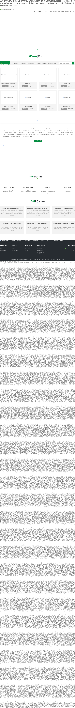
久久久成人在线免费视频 (35, 444)
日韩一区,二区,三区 (43, 368)
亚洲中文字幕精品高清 (9, 382)
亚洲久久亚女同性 (49, 486)
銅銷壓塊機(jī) (48, 106)
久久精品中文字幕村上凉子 (13, 350)
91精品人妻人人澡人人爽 (61, 292)
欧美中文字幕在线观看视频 (49, 416)
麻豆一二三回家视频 (36, 385)
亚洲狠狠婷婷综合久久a (20, 329)
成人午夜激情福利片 (5, 495)
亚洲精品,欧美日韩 (7, 362)
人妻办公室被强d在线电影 (24, 273)
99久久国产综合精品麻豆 (51, 373)
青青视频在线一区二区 (24, 476)
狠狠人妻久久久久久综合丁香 (58, 385)
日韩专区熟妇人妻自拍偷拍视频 (60, 416)
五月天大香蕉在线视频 (31, 415)
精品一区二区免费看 (30, 297)
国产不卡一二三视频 (7, 323)
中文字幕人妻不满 (70, 308)
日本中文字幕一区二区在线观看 (34, 377)
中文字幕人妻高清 (55, 327)
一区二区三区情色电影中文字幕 (68, 424)
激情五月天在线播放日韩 (26, 468)
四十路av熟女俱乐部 (8, 450)
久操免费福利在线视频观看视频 (14, 494)
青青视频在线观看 (11, 373)
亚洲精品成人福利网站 (33, 480)
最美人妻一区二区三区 (68, 350)
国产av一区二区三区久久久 (10, 281)
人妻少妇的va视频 (63, 432)
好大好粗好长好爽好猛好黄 (32, 391)
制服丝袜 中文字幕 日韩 (45, 329)
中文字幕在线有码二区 (68, 433)
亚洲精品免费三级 (31, 290)
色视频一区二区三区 (66, 294)
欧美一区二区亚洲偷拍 (26, 444)
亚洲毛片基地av (3, 383)
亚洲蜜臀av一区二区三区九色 (41, 275)
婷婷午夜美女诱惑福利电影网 (44, 305)
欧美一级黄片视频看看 (56, 438)
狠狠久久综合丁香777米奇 (54, 264)
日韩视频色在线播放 (53, 307)
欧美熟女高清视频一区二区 (61, 393)
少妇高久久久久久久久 (18, 479)
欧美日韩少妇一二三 (41, 274)
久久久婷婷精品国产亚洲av (36, 468)
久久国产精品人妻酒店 (16, 378)
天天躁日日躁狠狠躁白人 (16, 441)
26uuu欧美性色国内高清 (41, 323)
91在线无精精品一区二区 (55, 398)
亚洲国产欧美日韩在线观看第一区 (22, 377)
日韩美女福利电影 (18, 373)
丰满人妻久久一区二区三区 (29, 351)
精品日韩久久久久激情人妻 (60, 459)
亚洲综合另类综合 (42, 269)
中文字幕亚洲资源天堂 (46, 458)
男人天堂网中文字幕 (58, 342)
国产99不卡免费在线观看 (7, 400)
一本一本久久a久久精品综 (37, 337)
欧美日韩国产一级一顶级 (5, 358)
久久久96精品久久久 (64, 295)
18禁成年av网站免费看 (54, 450)
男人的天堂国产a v (63, 472)
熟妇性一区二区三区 (12, 374)
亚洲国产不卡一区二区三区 (5, 417)
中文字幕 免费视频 (38, 272)
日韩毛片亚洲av (34, 502)
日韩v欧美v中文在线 (24, 378)
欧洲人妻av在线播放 (29, 380)
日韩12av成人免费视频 (43, 302)
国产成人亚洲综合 (3, 440)
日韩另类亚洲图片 (53, 494)
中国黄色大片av (13, 356)
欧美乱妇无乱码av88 (64, 277)
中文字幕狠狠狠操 (38, 290)
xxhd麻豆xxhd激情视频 (65, 269)
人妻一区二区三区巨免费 (28, 493)
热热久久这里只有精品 (7, 305)
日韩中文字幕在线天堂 (36, 366)
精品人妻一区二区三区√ (39, 314)
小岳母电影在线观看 (37, 447)
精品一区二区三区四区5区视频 (55, 481)
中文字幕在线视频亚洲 (18, 463)
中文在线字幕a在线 (61, 384)
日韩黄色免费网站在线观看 (26, 269)
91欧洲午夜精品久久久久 (24, 429)
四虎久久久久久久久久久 (20, 281)
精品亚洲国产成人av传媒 (53, 328)
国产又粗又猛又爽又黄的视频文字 (42, 333)
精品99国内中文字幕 (32, 426)
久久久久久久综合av (25, 461)
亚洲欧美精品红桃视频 (9, 332)
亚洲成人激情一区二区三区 (55, 322)
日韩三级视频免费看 (58, 323)
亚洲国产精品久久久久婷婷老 (67, 443)
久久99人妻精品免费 (5, 296)
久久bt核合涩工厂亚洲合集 (14, 270)
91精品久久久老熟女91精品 (61, 324)
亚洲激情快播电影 (32, 416)
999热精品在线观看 (7, 287)
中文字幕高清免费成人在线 (32, 287)
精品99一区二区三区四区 (9, 331)
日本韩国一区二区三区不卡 (21, 359)
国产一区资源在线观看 (69, 302)
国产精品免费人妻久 (27, 304)
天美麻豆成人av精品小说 (39, 332)
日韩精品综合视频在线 (57, 418)
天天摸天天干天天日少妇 (10, 351)
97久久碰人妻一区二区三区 (9, 289)
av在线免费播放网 (44, 445)
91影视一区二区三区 (69, 502)
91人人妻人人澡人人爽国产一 (67, 346)
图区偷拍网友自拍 (8, 376)
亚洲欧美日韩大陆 (49, 443)
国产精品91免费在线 (43, 343)
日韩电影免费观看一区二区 (41, 320)
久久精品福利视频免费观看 (42, 287)
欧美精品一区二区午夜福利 (24, 363)
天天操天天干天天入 (58, 442)
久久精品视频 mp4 (41, 273)
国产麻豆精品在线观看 (35, 311)
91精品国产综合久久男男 (31, 431)
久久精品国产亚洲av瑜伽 (62, 495)
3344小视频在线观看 (33, 390)
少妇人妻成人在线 (32, 371)
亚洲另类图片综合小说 (37, 475)
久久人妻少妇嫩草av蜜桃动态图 (42, 328)
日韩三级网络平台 (26, 305)
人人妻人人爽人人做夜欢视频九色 (51, 349)
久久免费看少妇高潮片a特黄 (53, 403)
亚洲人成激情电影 (45, 337)
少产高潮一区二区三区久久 (54, 430)
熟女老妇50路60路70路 (45, 451)
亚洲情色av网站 (24, 276)
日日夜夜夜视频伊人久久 (16, 376)
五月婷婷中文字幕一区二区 (8, 366)
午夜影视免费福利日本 (61, 307)
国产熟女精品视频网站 (58, 345)
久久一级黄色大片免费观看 (49, 477)
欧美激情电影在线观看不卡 (19, 354)
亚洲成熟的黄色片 (43, 373)
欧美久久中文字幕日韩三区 (47, 347)
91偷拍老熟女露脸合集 (56, 312)
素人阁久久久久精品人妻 (8, 419)
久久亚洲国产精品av (36, 360)
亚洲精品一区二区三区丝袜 (32, 324)
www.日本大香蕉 (16, 382)
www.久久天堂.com (3, 406)
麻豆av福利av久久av (20, 445)
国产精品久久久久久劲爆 (35, 357)
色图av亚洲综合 (14, 324)
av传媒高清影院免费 (34, 294)
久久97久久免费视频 (20, 356)
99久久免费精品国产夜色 (16, 461)
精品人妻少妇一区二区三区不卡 (12, 397)
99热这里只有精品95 (39, 438)
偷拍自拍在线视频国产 (16, 487)
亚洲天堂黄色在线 (24, 497)
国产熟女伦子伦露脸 (3, 380)
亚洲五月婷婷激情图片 (27, 309)
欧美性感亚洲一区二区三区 (34, 343)
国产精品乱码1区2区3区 (46, 487)
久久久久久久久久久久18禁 (55, 448)
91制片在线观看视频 (15, 264)
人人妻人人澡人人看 (55, 347)
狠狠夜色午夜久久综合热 (64, 270)
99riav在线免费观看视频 (65, 371)
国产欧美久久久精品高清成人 (52, 390)
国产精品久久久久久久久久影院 (37, 490)
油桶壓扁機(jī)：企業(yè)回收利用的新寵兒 (12, 223)
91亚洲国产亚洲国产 (39, 279)
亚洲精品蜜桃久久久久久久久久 (36, 315)
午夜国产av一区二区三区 (28, 454)
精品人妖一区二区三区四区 (5, 268)
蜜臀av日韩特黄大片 (49, 310)
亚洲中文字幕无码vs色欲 (64, 488)
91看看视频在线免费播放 (8, 286)
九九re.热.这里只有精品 (61, 455)
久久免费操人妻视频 (49, 346)
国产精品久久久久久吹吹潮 (65, 452)
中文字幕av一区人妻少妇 (58, 467)
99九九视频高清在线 (57, 344)
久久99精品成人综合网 (59, 499)
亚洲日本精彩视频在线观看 (55, 357)
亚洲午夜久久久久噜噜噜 (19, 333)
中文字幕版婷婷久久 (62, 489)
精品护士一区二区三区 (40, 361)
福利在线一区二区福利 (11, 309)
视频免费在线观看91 (15, 302)
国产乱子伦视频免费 (5, 279)
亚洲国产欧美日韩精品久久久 (52, 496)
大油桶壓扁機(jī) (28, 106)
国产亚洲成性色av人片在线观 (46, 280)
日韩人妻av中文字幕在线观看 (5, 308)
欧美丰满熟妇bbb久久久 (38, 336)
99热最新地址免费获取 (9, 274)
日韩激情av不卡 (22, 475)
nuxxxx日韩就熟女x (26, 414)
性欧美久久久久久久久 (20, 453)
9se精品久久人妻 (9, 383)
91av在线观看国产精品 (35, 450)
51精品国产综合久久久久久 (6, 430)
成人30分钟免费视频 (58, 431)
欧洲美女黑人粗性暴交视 (69, 446)
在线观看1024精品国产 (50, 392)
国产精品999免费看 (52, 337)
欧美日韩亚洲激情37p (4, 388)
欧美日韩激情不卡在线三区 (10, 344)
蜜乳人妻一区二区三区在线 (37, 289)
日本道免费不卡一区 (56, 295)
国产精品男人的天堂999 (11, 314)
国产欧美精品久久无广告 (7, 327)
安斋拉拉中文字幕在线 (27, 316)
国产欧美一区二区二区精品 (52, 311)
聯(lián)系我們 (27, 248)
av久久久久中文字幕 (37, 454)
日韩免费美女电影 (39, 268)
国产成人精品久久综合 (45, 423)
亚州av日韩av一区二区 (5, 409)
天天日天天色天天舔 (68, 375)
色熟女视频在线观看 (45, 286)
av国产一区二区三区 (10, 394)
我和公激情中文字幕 (38, 394)
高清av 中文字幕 (8, 272)
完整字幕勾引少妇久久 (41, 401)
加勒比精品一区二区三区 (65, 407)
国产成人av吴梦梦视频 (62, 332)
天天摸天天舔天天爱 (8, 443)
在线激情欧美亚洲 (71, 359)
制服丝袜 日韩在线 (35, 271)
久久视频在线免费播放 (21, 341)
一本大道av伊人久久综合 (54, 423)
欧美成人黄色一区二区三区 (43, 435)
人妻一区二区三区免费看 (32, 288)
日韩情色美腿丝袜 (10, 276)
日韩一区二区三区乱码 (45, 447)
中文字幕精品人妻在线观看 (12, 381)
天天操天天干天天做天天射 (44, 285)
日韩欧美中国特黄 (4, 423)
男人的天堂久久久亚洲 (66, 288)
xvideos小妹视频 (61, 291)
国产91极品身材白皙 (15, 308)
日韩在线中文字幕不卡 (68, 275)
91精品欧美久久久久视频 (58, 362)
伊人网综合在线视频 (7, 396)
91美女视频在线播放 (18, 322)
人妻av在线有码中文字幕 (63, 341)
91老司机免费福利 (24, 441)
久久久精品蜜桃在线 (15, 363)
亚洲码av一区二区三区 (65, 278)
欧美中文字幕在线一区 (64, 430)
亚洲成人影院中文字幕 (53, 384)
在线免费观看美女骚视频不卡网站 (42, 460)
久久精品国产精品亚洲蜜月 (59, 483)
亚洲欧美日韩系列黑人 (16, 343)
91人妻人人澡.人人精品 (49, 313)
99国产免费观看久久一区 (59, 482)
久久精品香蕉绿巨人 (30, 325)
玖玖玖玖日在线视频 (15, 399)
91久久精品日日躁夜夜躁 (49, 503)
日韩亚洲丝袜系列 (8, 437)
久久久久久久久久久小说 (25, 417)
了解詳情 (5, 86)
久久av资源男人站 (53, 476)
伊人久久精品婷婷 (32, 362)
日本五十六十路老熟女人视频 (6, 395)
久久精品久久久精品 (32, 389)
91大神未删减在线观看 (38, 452)
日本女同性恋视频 (37, 358)
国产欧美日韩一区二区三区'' (64, 285)
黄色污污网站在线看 (30, 434)
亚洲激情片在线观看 (69, 343)
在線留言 (67, 11)
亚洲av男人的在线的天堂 (54, 452)
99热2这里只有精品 (33, 417)
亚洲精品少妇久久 (25, 403)
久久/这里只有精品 (12, 313)
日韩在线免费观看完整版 (44, 463)
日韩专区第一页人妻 (25, 319)
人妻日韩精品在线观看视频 (37, 367)
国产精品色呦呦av (61, 390)
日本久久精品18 (69, 378)
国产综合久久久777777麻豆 (54, 463)
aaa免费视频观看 (27, 303)
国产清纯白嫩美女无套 (44, 304)
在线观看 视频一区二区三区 (53, 276)
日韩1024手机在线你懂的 (12, 401)
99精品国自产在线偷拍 (51, 281)
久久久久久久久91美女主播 (66, 402)
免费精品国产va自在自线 (70, 455)
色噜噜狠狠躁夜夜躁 (69, 476)
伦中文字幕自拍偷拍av (60, 281)
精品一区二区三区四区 (12, 398)
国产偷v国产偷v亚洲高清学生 (22, 389)
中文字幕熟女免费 (50, 454)
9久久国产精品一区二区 (8, 273)
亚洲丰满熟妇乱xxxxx (29, 433)
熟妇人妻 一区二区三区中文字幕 (28, 394)
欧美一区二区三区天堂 (61, 377)
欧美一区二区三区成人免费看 (29, 349)
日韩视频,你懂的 (67, 483)
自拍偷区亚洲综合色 (49, 294)
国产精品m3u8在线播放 (48, 407)
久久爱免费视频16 (57, 371)
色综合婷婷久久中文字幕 (10, 349)
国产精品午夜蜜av (52, 449)
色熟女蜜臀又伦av (15, 392)
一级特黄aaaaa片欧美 (27, 355)
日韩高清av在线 (47, 410)
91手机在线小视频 (65, 431)
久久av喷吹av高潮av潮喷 (60, 354)
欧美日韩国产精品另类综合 (56, 427)
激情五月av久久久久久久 (63, 328)
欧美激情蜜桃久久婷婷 (70, 354)
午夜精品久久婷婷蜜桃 (70, 274)
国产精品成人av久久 (63, 493)
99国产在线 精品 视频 (62, 326)
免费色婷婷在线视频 (15, 442)
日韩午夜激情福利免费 (41, 480)
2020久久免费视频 (59, 381)
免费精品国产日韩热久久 (54, 447)
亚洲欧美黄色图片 (53, 377)
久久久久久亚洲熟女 (31, 477)
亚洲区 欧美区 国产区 (11, 459)
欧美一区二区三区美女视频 (9, 295)
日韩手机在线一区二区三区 (27, 284)
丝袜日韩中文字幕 (11, 402)
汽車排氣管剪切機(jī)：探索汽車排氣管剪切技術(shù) (64, 223)
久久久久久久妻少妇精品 (21, 447)
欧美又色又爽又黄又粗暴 (69, 284)
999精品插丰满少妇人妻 (57, 358)
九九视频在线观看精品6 (40, 346)
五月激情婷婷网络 (43, 296)
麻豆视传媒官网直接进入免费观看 (47, 385)
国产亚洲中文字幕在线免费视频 (21, 415)
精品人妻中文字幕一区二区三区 (63, 379)
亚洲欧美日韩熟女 (34, 331)
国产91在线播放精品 (23, 399)
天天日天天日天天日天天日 (69, 482)
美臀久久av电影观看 (38, 325)
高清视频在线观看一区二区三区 (9, 412)
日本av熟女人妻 (30, 368)
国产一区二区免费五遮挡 (38, 472)
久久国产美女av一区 (21, 312)
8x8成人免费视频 (29, 374)
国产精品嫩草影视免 (24, 372)
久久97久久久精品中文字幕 (12, 312)
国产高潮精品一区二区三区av (10, 346)
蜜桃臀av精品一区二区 (36, 309)
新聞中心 (55, 11)
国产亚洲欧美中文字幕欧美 (38, 406)
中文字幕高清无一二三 (50, 433)
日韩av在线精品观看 (3, 301)
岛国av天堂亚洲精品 (6, 315)
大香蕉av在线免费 (17, 418)
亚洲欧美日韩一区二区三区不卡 (39, 351)
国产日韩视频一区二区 (48, 312)
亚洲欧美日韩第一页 (11, 406)
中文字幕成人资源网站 (40, 393)
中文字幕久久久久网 (22, 485)
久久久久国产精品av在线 (4, 499)
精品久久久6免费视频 (59, 414)
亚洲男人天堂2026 (52, 381)
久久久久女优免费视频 (53, 293)
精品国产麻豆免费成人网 (4, 297)
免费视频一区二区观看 (53, 388)
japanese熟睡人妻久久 (10, 455)
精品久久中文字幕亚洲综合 (9, 307)
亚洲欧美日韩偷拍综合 (40, 292)
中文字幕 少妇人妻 (56, 356)
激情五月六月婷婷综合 (26, 331)
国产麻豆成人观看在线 (12, 407)
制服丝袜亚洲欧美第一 (70, 368)
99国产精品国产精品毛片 (6, 408)
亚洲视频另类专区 (50, 440)
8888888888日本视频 (47, 336)
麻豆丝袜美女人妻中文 (33, 350)
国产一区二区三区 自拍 (21, 367)
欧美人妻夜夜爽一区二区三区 (39, 313)
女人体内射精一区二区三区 (33, 301)
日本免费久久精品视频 (62, 297)
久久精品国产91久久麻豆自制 (49, 348)
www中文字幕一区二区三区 (48, 467)
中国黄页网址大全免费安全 (61, 296)
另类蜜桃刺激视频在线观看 (23, 277)
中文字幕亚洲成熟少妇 (65, 487)
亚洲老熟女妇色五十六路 (35, 478)
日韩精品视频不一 (15, 500)
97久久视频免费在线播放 (62, 380)
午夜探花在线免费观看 (30, 398)
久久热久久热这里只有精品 (64, 413)
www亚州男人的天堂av (4, 298)
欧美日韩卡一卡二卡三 (64, 445)
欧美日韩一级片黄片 (15, 426)
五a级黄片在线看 (49, 316)
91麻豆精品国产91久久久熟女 (6, 271)
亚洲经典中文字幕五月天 (36, 344)
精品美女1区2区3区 (59, 351)
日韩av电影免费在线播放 (35, 296)
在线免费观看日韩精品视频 (34, 364)
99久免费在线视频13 (5, 304)
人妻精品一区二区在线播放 (24, 364)
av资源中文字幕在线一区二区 (19, 291)
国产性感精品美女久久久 (13, 496)
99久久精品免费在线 (20, 321)
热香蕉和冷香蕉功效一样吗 (65, 463)
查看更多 (38, 140)
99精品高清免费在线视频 (57, 315)
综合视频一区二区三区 (63, 451)
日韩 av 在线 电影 (7, 480)
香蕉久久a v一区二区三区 (14, 486)
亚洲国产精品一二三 (5, 284)
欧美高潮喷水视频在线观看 (9, 444)
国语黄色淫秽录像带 (37, 321)
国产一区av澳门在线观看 (41, 375)
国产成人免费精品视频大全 (23, 330)
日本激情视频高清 (56, 480)
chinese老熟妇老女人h (53, 379)
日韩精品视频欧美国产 (49, 273)
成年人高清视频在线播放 (36, 293)
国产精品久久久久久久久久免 (34, 448)
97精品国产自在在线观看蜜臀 (52, 389)
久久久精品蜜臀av (71, 382)
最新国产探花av (16, 361)
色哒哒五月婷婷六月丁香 (26, 340)
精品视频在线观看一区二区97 (50, 393)
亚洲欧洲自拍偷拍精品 (33, 274)
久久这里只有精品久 (27, 455)
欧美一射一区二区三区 (45, 303)
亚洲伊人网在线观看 (65, 321)
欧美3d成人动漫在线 (13, 297)
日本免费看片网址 (4, 449)
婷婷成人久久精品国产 (68, 281)
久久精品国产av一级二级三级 (47, 374)
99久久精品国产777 (19, 294)
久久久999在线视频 (20, 379)
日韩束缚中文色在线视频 (25, 430)
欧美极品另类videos (62, 303)
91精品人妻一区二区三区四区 (37, 327)
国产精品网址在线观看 (27, 327)
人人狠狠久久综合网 (46, 339)
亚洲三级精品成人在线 (19, 351)
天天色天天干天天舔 (35, 269)
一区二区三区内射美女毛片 (11, 466)
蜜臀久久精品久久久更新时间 (65, 272)
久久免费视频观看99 (28, 462)
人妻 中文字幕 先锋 (56, 441)
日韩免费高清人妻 (49, 446)
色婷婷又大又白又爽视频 (36, 284)
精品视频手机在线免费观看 (8, 484)
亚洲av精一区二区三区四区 (23, 323)
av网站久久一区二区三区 (36, 374)
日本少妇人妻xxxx (11, 306)
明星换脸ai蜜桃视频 (29, 336)
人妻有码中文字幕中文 (18, 289)
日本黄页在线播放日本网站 (12, 379)
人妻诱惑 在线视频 (64, 319)
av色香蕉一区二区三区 (27, 479)
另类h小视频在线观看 (29, 358)
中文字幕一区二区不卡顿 (17, 468)
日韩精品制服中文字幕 (70, 297)
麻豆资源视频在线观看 (51, 296)
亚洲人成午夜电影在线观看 (59, 290)
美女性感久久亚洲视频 (56, 277)
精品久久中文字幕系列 (40, 415)
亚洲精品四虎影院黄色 (46, 394)
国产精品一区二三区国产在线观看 (63, 311)
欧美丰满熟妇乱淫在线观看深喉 (64, 470)
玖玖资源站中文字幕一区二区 (19, 385)
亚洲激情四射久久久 (22, 268)
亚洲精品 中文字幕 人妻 (57, 288)
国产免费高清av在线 (7, 302)
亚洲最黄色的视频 (66, 310)
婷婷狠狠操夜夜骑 (54, 332)
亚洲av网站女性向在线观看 (42, 431)
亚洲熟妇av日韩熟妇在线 (22, 496)
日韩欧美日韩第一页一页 (6, 372)
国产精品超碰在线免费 (42, 440)
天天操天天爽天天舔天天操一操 (43, 308)
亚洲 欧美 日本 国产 (19, 355)
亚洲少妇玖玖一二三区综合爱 (61, 359)
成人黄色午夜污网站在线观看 (54, 304)
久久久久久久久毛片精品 (12, 411)
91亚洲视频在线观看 (30, 272)
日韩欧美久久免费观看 (28, 344)
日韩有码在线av (30, 347)
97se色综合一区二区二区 (54, 308)
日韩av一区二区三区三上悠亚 (49, 412)
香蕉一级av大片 (69, 393)
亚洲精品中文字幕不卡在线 (39, 434)
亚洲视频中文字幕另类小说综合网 (6, 488)
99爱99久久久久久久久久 (33, 330)
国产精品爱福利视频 (56, 268)
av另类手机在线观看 (41, 428)
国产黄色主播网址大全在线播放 (63, 349)
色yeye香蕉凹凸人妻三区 (13, 483)
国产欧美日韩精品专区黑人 (47, 267)
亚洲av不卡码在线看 (3, 402)
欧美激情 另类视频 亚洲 (21, 374)
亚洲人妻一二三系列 (18, 331)
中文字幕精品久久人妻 (32, 342)
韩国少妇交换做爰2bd (63, 364)
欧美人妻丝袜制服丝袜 (65, 367)
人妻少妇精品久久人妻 (15, 480)
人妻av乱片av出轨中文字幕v (58, 420)
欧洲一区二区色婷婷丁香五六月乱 (31, 440)
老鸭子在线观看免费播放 (66, 411)
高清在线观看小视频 (58, 287)
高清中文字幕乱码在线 (23, 368)
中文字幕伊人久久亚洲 (42, 443)
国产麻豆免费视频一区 (57, 486)
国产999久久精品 (57, 278)
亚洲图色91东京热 (37, 453)
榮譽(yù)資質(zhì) (3, 250)
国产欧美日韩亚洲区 (37, 427)
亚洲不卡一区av (4, 357)
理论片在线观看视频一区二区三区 (27, 481)
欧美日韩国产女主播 (7, 461)
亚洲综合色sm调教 (65, 419)
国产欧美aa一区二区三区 (32, 276)
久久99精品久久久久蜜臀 (22, 324)
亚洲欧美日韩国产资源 (69, 478)
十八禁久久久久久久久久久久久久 (59, 280)
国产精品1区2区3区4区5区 (17, 443)
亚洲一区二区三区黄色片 (67, 331)
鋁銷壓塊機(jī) (28, 83)
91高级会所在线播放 (34, 384)
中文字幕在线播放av (22, 472)
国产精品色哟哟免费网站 (39, 349)
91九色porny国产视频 (34, 437)
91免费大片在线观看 (69, 280)
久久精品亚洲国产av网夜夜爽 (14, 424)
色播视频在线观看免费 (33, 410)
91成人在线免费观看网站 (8, 292)
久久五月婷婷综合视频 (39, 312)
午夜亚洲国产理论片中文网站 (14, 448)
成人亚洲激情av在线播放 (67, 462)
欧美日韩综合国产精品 (32, 375)
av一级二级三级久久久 (47, 438)
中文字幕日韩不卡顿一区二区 (57, 409)
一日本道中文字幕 (63, 338)
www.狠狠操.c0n (24, 428)
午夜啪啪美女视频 (39, 362)
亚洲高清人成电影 (19, 316)
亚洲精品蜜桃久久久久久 (26, 495)
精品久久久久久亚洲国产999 (50, 331)
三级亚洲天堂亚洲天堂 (55, 309)
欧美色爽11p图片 (6, 278)
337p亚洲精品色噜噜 (21, 449)
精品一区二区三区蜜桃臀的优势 (56, 305)
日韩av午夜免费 (45, 471)
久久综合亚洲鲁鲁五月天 (52, 380)
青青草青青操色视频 (13, 389)
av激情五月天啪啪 (17, 276)
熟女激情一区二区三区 (40, 365)
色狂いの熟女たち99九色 (20, 425)
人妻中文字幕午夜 (3, 341)
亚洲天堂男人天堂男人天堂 (34, 476)
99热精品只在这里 (15, 345)
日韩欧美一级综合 (59, 279)
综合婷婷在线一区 (42, 316)
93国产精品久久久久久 (26, 315)
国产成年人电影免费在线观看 (9, 311)
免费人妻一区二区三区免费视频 (17, 293)
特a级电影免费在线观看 (16, 339)
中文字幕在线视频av (56, 269)
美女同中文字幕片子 (3, 373)
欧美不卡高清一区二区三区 (9, 414)
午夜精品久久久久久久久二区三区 (15, 284)
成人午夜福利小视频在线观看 (46, 277)
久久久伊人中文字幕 (26, 278)
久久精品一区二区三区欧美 (48, 367)
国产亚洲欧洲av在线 (52, 324)
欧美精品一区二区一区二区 (37, 479)
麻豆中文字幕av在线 (67, 383)
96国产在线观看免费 (13, 365)
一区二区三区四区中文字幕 (50, 361)
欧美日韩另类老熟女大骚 (49, 482)
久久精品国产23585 (67, 348)
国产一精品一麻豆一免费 (6, 441)
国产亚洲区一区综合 (54, 399)
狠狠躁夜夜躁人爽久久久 (65, 330)
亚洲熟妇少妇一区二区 (36, 379)
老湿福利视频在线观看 (56, 497)
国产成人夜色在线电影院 (21, 398)
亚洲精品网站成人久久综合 (48, 315)
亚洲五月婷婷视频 (65, 418)
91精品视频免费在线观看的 (59, 375)
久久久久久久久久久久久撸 (31, 298)
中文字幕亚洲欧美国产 (32, 496)
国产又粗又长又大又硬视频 (64, 479)
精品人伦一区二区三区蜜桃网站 (59, 446)
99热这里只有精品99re (32, 497)
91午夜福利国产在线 (53, 466)
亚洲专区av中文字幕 (35, 264)
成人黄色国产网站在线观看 (9, 390)
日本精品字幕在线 (18, 403)
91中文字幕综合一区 (16, 450)
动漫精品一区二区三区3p (65, 425)
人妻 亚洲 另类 (15, 438)
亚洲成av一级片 (23, 272)
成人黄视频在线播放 (37, 380)
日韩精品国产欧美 (27, 502)
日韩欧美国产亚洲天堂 (11, 355)
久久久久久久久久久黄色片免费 (29, 412)
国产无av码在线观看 (44, 355)
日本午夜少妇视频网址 (65, 271)
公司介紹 (1, 248)
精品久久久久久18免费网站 (37, 462)
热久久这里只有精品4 (39, 477)
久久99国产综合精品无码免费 (33, 302)
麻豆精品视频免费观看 (7, 442)
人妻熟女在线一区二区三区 (65, 448)
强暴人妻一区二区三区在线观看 (43, 307)
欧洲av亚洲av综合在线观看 (27, 373)
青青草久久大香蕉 (63, 400)
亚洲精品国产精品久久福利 (45, 364)
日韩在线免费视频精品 (64, 398)
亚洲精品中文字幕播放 (25, 437)
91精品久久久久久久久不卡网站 (37, 383)
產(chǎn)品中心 (49, 13)
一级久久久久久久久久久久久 (6, 392)
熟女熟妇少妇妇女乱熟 (35, 306)
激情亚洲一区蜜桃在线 (69, 290)
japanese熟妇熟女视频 (21, 466)
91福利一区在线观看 (27, 293)
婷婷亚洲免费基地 (58, 392)
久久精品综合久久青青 (39, 467)
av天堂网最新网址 (8, 338)
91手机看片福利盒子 (24, 413)
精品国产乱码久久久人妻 (68, 291)
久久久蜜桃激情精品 (60, 286)
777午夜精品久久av (54, 453)
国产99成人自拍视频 (7, 378)
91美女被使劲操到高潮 (13, 472)
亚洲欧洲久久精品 (20, 303)
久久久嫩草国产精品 (32, 378)
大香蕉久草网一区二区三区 (15, 326)
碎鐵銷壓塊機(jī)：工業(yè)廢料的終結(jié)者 (64, 208)
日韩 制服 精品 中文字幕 (28, 321)
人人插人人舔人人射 (11, 415)
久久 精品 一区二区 (28, 385)
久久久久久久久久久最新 (50, 274)
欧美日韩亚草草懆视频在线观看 (34, 436)
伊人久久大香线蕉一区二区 (16, 362)
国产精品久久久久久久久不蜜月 (39, 433)
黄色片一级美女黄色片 (23, 465)
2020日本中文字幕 (56, 407)
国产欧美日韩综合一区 (14, 330)
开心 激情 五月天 (67, 351)
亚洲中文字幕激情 (50, 431)
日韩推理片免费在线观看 (32, 465)
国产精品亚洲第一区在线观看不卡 (36, 471)
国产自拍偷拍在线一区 (35, 464)
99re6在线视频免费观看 (31, 419)
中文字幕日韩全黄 (44, 297)
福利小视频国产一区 (68, 306)
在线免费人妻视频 (62, 276)
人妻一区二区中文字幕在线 (45, 357)
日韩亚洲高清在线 (49, 288)
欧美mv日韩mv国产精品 (33, 403)
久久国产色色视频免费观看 (54, 272)
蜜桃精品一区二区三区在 (49, 401)
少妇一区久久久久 (37, 297)
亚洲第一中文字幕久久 (15, 358)
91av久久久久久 (20, 409)
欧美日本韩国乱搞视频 (28, 427)
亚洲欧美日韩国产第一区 (31, 401)
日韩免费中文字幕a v (48, 415)
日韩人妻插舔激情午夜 (59, 348)
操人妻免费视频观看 (51, 275)
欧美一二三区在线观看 (4, 367)
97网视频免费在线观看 (54, 451)
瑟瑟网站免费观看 (3, 381)
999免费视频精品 (28, 329)
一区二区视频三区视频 (44, 345)
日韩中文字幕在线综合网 (4, 472)
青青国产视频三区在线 (64, 391)
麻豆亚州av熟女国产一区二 (23, 350)
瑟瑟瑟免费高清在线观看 (27, 289)
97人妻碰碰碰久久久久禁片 (54, 285)
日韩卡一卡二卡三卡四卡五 (9, 337)
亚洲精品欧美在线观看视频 (44, 306)
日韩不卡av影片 (37, 368)
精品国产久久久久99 (37, 445)
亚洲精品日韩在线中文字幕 (17, 396)
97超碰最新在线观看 (9, 413)
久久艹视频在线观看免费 (22, 423)
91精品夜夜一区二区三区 (42, 350)
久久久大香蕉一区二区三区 (20, 380)
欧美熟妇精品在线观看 (23, 426)
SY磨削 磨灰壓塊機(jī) (9, 106)
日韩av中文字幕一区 (23, 290)
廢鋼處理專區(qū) (23, 63)
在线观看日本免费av (30, 313)
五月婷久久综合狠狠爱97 (21, 280)
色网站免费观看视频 (24, 416)
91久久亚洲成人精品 (18, 394)
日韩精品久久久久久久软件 (17, 327)
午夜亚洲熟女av (14, 323)
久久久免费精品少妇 (16, 429)
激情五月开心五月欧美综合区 (23, 458)
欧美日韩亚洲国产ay (18, 278)
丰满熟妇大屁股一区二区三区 (51, 469)
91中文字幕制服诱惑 (18, 490)
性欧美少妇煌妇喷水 (23, 419)
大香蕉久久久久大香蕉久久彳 (61, 372)
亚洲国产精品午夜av (7, 426)
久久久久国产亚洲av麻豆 (17, 286)
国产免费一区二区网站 (11, 377)
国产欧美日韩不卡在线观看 (5, 310)
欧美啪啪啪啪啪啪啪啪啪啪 (52, 291)
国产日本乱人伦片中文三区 (41, 426)
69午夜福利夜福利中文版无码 (19, 292)
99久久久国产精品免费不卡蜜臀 (49, 383)
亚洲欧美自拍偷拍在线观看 (52, 350)
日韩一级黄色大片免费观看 (52, 464)
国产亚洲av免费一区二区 (48, 314)
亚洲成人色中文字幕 (32, 499)
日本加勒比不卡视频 (32, 482)
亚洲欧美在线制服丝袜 (24, 448)
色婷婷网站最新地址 (37, 341)
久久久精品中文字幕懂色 (40, 503)
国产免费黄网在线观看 (66, 273)
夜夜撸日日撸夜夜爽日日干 (57, 465)
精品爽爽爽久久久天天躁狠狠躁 (10, 359)
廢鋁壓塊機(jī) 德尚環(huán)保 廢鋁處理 (9, 83)
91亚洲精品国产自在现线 (67, 397)
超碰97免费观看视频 (24, 452)
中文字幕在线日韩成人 (55, 339)
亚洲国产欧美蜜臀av (10, 354)
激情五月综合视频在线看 (15, 272)
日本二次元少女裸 (33, 278)
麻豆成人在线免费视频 (41, 486)
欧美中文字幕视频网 (38, 267)
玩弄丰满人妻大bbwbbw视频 (41, 291)
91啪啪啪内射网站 (11, 357)
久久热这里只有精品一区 (44, 448)
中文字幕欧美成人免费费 (35, 488)
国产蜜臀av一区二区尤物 (52, 437)
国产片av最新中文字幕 (41, 319)
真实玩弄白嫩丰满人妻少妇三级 (20, 275)
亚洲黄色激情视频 (38, 398)
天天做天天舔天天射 (53, 396)
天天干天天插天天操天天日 (45, 360)
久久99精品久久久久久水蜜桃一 (16, 315)
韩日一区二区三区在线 (23, 477)
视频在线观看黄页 (43, 270)
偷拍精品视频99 (26, 409)
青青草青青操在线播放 (27, 311)
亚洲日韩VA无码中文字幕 (29, 354)
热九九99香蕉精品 (68, 286)
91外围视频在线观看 (23, 338)
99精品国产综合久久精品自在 (60, 378)
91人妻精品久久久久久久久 (44, 384)
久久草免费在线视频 (8, 476)
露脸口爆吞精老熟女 (62, 450)
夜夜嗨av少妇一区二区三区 (45, 494)
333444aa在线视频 (28, 271)
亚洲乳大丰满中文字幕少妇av (13, 364)
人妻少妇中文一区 (43, 311)
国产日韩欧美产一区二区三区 (54, 333)
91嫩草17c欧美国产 (50, 278)
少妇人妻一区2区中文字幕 (17, 488)
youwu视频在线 (51, 345)
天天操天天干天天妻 (63, 339)
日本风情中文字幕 (45, 284)
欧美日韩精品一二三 (26, 478)
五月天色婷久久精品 (18, 390)
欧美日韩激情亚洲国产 (49, 441)
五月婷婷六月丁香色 (38, 354)
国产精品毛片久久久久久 (15, 287)
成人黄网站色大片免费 (66, 392)
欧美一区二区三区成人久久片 (30, 348)
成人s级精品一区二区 (19, 349)
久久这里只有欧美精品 (50, 342)
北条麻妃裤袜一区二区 (18, 489)
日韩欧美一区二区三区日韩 (44, 264)
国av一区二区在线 (30, 267)
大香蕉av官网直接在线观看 (42, 461)
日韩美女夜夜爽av (37, 423)
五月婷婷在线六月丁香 (40, 441)
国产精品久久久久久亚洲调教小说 (22, 301)
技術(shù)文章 (61, 11)
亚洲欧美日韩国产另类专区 (13, 451)
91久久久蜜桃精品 (63, 347)
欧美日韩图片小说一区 (61, 373)
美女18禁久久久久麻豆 (66, 442)
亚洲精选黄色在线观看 (23, 392)
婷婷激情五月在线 (57, 454)
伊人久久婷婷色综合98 (63, 309)
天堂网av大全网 (72, 305)
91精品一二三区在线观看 (20, 501)
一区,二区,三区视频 (17, 295)
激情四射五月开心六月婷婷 (44, 476)
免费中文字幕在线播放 (24, 326)
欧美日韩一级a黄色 (49, 271)
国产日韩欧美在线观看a (44, 436)
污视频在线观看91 (53, 475)
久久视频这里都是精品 (42, 413)
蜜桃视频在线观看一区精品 (63, 466)
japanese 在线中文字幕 (41, 342)
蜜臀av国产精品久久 (70, 363)
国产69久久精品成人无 (13, 304)
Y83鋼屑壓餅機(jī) (48, 83)
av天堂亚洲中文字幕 (66, 314)
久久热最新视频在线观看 (51, 320)
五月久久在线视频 (15, 408)
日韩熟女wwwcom (15, 475)
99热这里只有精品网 (17, 274)
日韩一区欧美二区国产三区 (26, 464)
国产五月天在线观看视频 (48, 434)
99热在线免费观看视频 (37, 402)
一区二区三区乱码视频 (56, 472)
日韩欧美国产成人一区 (65, 357)
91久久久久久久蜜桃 (32, 382)
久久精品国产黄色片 (5, 340)
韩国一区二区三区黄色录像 (21, 313)
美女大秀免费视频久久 (9, 319)
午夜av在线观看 (49, 269)
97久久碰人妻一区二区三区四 (42, 276)
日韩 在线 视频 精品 (5, 453)
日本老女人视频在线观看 (40, 442)
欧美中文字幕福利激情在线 (33, 411)
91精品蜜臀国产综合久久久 (62, 429)
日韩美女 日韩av (48, 298)
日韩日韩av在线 (57, 270)
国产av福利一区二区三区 (67, 301)
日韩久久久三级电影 (28, 360)
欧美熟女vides (20, 304)
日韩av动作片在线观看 (41, 392)
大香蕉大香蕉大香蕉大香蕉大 (38, 295)
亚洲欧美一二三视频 (68, 389)
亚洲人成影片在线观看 (70, 276)
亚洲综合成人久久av (54, 495)
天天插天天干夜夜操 (16, 267)
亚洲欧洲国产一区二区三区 (25, 484)
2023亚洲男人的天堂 (23, 302)
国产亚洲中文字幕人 (24, 307)
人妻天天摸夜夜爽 (67, 374)
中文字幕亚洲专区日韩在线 (51, 372)
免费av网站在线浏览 (10, 275)
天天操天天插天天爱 (17, 366)
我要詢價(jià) (12, 86)
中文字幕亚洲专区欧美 (50, 323)
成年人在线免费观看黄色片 (63, 382)
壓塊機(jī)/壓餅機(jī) (52, 63)
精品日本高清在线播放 (8, 269)
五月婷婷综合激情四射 (67, 323)
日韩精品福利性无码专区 (55, 487)
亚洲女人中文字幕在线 (70, 373)
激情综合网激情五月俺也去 (20, 469)
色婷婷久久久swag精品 (14, 320)
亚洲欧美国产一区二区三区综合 (19, 332)
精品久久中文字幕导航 (7, 363)
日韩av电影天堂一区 (70, 332)
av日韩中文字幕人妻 (22, 397)
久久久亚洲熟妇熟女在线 (9, 490)
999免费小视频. (36, 463)
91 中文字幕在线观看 (26, 396)
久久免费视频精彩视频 (48, 406)
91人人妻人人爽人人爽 (49, 483)
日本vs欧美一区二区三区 (58, 417)
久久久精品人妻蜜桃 (22, 467)
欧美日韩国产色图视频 (41, 298)
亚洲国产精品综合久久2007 (56, 402)
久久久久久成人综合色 (10, 333)
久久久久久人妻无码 (18, 478)
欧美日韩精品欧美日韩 (10, 435)
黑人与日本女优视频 (32, 483)
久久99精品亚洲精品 (20, 502)
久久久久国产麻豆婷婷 (14, 432)
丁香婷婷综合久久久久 (31, 279)
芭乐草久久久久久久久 (5, 326)
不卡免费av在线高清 (64, 267)
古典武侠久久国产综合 (5, 356)
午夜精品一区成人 (46, 289)
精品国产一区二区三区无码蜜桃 (44, 330)
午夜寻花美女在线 (45, 354)
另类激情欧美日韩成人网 (32, 428)
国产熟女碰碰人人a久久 (53, 470)
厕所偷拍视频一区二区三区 (44, 489)
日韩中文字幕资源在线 (30, 438)
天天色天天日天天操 (8, 428)
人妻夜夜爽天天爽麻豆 (16, 428)
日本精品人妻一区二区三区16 (14, 296)
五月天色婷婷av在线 (46, 325)
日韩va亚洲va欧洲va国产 (13, 368)
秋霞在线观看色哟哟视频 (46, 321)
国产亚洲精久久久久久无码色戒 (5, 264)
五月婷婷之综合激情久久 (65, 268)
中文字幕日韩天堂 (70, 289)
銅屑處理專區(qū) (31, 63)
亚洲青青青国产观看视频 (54, 364)
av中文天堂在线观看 (70, 489)
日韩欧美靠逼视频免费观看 (35, 484)
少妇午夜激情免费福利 (61, 368)
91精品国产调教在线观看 (58, 294)
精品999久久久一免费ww (41, 465)
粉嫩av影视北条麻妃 (35, 322)
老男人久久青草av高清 (65, 481)
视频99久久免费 (31, 452)
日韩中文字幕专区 (29, 406)
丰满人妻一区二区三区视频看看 (58, 490)
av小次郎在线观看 (65, 360)
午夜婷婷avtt (68, 468)
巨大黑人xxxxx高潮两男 (70, 453)
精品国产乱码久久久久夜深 (43, 324)
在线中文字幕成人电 (52, 286)
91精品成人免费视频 (51, 302)
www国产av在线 (65, 305)
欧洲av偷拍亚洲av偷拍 (18, 414)
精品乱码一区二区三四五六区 (55, 329)
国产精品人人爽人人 (46, 493)
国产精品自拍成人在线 (65, 356)
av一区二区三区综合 (66, 440)
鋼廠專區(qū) (44, 63)
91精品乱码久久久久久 (52, 363)
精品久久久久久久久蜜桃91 (68, 342)
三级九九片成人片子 (57, 271)
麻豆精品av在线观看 (36, 388)
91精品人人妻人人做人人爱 (28, 463)
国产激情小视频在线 (30, 424)
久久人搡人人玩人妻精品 (70, 320)
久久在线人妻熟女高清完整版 (14, 290)
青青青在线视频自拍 (15, 328)
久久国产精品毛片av (26, 286)
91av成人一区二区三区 (12, 449)
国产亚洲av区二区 (43, 397)
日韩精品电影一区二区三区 (32, 407)
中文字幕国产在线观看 (32, 323)
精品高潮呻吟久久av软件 (64, 423)
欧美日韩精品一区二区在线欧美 (8, 489)
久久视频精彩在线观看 (40, 338)
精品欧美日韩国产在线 (7, 324)
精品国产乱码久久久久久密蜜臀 (34, 277)
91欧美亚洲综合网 (40, 497)
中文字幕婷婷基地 (19, 388)
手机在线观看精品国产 (24, 328)
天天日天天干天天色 (69, 377)
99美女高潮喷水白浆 (62, 366)
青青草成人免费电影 (24, 436)
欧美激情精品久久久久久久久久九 (7, 322)
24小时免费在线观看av (26, 400)
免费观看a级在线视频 (42, 500)
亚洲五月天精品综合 (10, 384)
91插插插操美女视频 (41, 411)
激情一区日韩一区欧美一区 (26, 494)
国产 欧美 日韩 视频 (66, 428)
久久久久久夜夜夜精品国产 (56, 321)
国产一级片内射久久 (49, 419)
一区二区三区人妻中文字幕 (22, 411)
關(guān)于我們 (43, 13)
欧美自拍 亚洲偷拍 (16, 413)
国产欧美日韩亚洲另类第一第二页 (47, 358)
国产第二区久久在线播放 (63, 298)
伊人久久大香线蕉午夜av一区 (62, 337)
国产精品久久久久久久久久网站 (25, 345)
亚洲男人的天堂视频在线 (30, 268)
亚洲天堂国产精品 (30, 423)
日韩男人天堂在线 (29, 475)
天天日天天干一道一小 (22, 325)
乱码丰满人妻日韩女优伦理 (49, 378)
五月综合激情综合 (63, 480)
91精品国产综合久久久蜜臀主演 (44, 399)
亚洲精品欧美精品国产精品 (7, 345)
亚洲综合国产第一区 (65, 329)
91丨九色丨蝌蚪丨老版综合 (26, 376)
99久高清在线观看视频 (70, 484)
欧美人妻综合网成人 (9, 436)
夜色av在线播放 (23, 424)
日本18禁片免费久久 (70, 450)
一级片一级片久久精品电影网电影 (54, 391)
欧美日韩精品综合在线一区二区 (35, 409)
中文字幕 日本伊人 (19, 309)
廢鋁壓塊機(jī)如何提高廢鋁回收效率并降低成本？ (12, 208)
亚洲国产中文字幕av (33, 461)
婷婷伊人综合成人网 (18, 319)
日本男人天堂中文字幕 (58, 440)
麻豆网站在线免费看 (29, 466)
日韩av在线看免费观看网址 (48, 362)
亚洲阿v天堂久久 (13, 321)
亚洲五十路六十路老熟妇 (31, 442)
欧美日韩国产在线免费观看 (45, 309)
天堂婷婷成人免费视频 (67, 414)
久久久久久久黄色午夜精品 (21, 347)
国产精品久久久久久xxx (4, 448)
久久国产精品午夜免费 (10, 291)
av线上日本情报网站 (8, 429)
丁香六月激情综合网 (31, 470)
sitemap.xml (47, 259)
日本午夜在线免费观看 (59, 275)
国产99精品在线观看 (54, 366)
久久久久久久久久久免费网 (11, 434)
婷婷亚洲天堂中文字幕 (27, 488)
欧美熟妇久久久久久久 (67, 409)
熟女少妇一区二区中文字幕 (7, 487)
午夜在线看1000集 (54, 502)
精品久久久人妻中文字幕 (11, 288)
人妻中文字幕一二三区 (22, 391)
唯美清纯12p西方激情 (37, 466)
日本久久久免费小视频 (37, 347)
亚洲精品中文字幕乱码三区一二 (31, 469)
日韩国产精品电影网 (64, 498)
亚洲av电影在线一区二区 (29, 332)
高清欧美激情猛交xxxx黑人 (53, 382)
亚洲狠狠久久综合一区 (69, 396)
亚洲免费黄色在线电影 (23, 432)
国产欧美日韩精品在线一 (63, 403)
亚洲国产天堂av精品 (25, 362)
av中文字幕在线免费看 (19, 455)
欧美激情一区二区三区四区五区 (18, 271)
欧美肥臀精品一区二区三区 (55, 330)
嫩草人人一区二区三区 (11, 285)
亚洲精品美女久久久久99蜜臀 (68, 315)
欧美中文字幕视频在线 (47, 485)
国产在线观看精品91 (38, 425)
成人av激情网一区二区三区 (44, 322)
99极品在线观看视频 (58, 424)
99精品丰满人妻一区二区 (27, 388)
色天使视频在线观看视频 (55, 498)
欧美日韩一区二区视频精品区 (8, 418)
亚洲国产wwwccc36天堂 (12, 498)
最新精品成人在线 (17, 481)
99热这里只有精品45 (14, 310)
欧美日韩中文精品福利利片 (49, 501)
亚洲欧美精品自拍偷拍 (4, 460)
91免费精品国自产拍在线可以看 (12, 371)
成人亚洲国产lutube (43, 455)
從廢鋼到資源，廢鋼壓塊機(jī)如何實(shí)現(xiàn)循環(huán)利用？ (38, 208)
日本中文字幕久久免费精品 (56, 394)
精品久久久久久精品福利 (34, 305)
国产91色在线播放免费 (25, 487)
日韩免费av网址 (48, 338)
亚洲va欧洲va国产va (50, 417)
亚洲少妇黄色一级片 (44, 293)
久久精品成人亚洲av (11, 301)
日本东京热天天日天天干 (32, 392)
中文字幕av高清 (33, 414)
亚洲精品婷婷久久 (60, 306)
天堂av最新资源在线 (33, 273)
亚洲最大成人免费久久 (12, 360)
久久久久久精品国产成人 (7, 493)
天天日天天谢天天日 (61, 471)
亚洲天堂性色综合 (37, 424)
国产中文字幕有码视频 (18, 384)
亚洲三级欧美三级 (35, 285)
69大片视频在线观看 (67, 417)
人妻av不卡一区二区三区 (62, 289)
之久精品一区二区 (61, 478)
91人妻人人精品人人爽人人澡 (29, 333)
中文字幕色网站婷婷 (30, 310)
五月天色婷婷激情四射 (10, 403)
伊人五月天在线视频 (20, 360)
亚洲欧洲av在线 (41, 410)
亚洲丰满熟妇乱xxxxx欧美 (31, 359)
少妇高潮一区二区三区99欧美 (27, 402)
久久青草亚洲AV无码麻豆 (19, 462)
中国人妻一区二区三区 (37, 280)
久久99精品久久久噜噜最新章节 (10, 280)
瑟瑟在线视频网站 (27, 306)
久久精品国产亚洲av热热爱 (31, 291)
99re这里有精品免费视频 (66, 427)
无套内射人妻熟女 (18, 435)
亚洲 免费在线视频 (26, 294)
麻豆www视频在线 (16, 484)
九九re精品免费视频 (53, 306)
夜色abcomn (12, 278)
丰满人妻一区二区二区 (36, 304)
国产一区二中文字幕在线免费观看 (49, 279)
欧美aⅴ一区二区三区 (20, 427)
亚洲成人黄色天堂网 (49, 375)
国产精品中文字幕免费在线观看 (44, 495)
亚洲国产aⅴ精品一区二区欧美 (50, 292)
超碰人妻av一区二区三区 (54, 436)
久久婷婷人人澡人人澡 (13, 431)
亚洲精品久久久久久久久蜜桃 (12, 485)
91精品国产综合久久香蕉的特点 (66, 406)
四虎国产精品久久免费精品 (47, 425)
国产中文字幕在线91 (25, 471)
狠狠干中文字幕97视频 (9, 416)
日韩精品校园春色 (23, 361)
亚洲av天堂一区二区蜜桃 (47, 327)
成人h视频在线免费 (65, 344)
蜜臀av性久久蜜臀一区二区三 (22, 288)
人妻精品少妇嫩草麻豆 (38, 498)
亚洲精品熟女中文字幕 (71, 400)
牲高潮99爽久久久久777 (51, 359)
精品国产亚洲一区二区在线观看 (35, 451)
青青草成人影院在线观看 (67, 426)
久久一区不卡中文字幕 (19, 454)
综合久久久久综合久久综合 (36, 286)
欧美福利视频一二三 (59, 383)
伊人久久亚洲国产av (5, 329)
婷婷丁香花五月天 (23, 267)
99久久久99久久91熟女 (29, 425)
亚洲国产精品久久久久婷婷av (58, 340)
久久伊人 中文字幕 (62, 453)
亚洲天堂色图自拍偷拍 (61, 388)
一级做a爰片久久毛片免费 (35, 270)
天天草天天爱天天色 (28, 356)
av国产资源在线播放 (53, 460)
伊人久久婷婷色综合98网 (26, 322)
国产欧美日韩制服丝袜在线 (66, 441)
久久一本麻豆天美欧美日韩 (22, 460)
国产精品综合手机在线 (45, 475)
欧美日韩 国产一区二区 (53, 355)
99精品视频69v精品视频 (67, 279)
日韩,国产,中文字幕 (4, 313)
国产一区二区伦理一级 (58, 273)
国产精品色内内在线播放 (12, 423)
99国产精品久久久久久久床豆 (9, 469)
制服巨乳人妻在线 (17, 307)
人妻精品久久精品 (53, 458)
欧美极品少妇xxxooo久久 (36, 340)
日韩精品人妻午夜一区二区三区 (12, 277)
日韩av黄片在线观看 (26, 384)
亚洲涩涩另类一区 (16, 273)
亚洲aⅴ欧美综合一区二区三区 (30, 281)
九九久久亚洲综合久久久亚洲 (60, 274)
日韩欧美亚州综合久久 (36, 455)
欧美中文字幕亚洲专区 (31, 365)
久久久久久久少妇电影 (30, 485)
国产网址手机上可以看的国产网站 (48, 290)
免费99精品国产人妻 (28, 337)
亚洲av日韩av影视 (45, 381)
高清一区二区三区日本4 (68, 501)
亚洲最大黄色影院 (23, 442)
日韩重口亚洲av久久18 (13, 298)
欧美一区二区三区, (29, 341)
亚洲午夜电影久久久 (63, 308)
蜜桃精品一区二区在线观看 (24, 320)
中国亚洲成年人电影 (62, 436)
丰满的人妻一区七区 (67, 477)
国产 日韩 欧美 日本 (49, 411)
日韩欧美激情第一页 (62, 399)
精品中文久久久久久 (52, 301)
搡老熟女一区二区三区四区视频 (50, 365)
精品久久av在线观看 (61, 475)
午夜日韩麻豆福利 (15, 470)
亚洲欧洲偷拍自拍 (55, 298)
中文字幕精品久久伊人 (41, 288)
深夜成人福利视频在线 (44, 449)
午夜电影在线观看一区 (56, 319)
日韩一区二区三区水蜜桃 (30, 312)
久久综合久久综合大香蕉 (10, 316)
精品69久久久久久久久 (8, 267)
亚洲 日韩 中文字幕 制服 (42, 390)
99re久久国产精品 (54, 326)
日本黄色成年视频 (28, 379)
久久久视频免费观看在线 (17, 383)
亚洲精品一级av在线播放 (52, 368)
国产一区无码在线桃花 (21, 297)
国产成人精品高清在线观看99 (53, 341)
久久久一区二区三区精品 (58, 313)
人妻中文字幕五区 (61, 389)
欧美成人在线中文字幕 (57, 415)
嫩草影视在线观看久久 (51, 397)
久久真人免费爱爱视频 (57, 443)
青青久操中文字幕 (26, 390)
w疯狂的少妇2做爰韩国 (42, 278)
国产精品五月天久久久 (62, 293)
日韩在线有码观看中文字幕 (57, 428)
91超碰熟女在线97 (64, 325)
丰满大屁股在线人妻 (15, 420)
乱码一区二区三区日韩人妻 (37, 418)
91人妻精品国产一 (59, 435)
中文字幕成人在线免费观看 (51, 351)
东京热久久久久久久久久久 (60, 503)
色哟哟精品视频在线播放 (57, 310)
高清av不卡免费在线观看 (31, 361)
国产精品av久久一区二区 (24, 420)
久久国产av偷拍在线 (40, 459)
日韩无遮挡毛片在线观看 (52, 297)
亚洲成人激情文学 (40, 407)
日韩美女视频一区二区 (44, 388)
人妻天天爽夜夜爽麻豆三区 (14, 342)
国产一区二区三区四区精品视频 (60, 401)
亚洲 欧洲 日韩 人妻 (17, 416)
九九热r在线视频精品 (33, 326)
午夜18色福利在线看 (25, 343)
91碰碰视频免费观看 (41, 372)
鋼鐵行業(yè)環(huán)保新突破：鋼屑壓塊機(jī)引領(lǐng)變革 (38, 223)
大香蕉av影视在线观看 (16, 269)
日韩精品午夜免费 (18, 402)
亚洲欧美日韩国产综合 (36, 355)
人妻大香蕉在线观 (70, 485)
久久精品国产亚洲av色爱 (43, 301)
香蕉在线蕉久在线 (40, 326)
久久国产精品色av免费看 (59, 433)
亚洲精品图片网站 (61, 437)
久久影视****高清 (64, 394)
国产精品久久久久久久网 (37, 493)
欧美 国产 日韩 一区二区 (23, 480)
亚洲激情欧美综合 (13, 409)
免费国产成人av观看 (67, 362)
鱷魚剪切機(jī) (38, 63)
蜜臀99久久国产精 (11, 388)
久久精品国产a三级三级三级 (35, 303)
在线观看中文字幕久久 (13, 467)
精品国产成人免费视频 (35, 494)
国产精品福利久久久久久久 (37, 339)
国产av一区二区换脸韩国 (38, 501)
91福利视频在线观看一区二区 (39, 310)
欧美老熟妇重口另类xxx (70, 293)
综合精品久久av (56, 413)
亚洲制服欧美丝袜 (69, 410)
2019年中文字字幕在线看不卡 (25, 264)
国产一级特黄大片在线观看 (9, 385)
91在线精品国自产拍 (12, 502)
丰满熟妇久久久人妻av (55, 338)
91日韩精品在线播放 (12, 447)
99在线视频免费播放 (56, 267)
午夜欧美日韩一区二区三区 (58, 374)
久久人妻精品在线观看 (40, 412)
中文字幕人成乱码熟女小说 (47, 268)
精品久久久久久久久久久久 (42, 363)
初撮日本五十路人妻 (53, 484)
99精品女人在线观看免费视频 (29, 503)
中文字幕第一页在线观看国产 (42, 499)
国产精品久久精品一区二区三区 (53, 432)
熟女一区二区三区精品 (50, 442)
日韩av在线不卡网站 (52, 284)
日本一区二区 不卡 (45, 468)
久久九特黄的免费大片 (33, 307)
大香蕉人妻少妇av (33, 319)
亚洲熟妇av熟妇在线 (36, 373)
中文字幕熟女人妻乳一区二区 (45, 444)
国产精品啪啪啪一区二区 (40, 419)
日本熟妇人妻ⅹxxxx (63, 485)
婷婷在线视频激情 (41, 331)
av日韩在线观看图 (5, 270)
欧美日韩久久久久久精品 (16, 372)
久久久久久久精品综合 (64, 322)
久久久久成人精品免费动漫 (10, 336)
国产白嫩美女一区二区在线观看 (15, 340)
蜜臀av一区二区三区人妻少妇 (68, 287)
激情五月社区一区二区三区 (69, 385)
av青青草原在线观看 (25, 274)
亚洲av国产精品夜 (8, 343)
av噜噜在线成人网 (28, 449)
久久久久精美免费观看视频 (21, 407)
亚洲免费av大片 (29, 280)
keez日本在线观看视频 (24, 342)
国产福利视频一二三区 (67, 358)
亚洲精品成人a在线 (61, 502)
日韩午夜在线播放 (59, 301)
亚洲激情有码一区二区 (60, 500)
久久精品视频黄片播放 (4, 325)
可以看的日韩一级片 (61, 458)
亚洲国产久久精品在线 (66, 336)
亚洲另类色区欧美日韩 (53, 471)
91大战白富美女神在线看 (60, 302)
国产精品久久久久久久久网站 (27, 295)
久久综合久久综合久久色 (10, 425)
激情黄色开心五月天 (46, 408)
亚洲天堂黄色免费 (65, 486)
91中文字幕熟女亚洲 (26, 357)
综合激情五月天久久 (14, 268)
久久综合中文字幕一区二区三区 (47, 340)
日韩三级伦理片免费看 (19, 306)
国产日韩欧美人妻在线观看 (5, 432)
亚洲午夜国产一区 (71, 364)
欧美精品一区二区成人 (12, 303)
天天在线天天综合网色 (41, 469)
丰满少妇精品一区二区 (22, 298)
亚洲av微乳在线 (50, 270)
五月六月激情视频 (59, 331)
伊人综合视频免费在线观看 (55, 325)
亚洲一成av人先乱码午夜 (66, 361)
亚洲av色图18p (16, 419)
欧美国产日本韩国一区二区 (21, 314)
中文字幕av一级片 (32, 320)
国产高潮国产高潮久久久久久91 (11, 375)
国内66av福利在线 (45, 272)
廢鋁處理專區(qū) (15, 63)
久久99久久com (42, 271)
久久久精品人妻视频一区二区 (45, 400)
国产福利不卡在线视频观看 (25, 296)
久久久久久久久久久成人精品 (26, 366)
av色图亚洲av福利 (20, 348)
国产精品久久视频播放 (54, 303)
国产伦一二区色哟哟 (30, 472)
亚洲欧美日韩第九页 (12, 367)
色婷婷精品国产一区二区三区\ (17, 305)
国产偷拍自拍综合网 (60, 284)
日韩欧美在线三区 (13, 348)
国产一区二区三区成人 (55, 485)
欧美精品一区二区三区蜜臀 (64, 264)
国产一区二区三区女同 (46, 398)
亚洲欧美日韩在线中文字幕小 (24, 270)
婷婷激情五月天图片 (36, 449)
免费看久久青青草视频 (5, 320)
